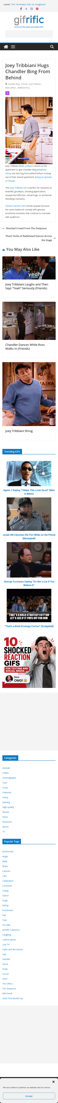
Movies (5, 812)
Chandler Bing (14, 84)
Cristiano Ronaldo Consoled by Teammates (32, 4)
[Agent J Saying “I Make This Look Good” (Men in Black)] (29, 473)
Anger (5, 856)
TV (7, 93)
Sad (4, 954)
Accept (29, 1096)
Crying (5, 890)
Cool (4, 782)
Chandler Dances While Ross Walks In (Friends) (25, 347)
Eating (5, 905)
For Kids (6, 924)
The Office (7, 983)
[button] (53, 1081)
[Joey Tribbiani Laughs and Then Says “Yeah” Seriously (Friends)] (29, 258)
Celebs (5, 772)
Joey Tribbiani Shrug (19, 431)
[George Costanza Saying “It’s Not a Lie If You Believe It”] (29, 560)
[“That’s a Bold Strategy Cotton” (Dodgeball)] (29, 605)
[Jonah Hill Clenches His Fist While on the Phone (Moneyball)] (29, 514)
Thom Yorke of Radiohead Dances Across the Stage (29, 238)
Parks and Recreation (12, 949)
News (5, 816)
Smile (5, 969)
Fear (4, 920)
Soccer (5, 973)
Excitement (7, 910)
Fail (4, 915)
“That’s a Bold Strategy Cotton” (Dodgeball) (29, 626)
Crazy (5, 787)
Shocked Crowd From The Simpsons (26, 228)
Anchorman (8, 851)
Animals (6, 768)
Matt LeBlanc (10, 87)
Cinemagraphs (9, 777)
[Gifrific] (6, 46)
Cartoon (6, 871)
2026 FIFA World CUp (12, 998)
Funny (5, 797)
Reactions (7, 821)
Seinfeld (6, 959)
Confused (7, 885)
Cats (4, 876)
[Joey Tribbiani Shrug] (29, 364)
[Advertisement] (29, 34)
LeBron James (9, 939)
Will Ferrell (7, 993)
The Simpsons (9, 988)
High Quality (8, 807)
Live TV (5, 944)
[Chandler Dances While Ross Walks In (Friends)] (29, 303)
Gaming (6, 802)
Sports (5, 826)
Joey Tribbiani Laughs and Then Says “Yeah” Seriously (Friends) (26, 286)
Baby (4, 861)
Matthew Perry (24, 87)
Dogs (5, 900)
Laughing (6, 934)
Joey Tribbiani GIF (18, 187)
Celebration (7, 880)
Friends (24, 84)
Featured (6, 792)
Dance (5, 895)
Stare (4, 978)
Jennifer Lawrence (11, 929)
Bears (5, 866)
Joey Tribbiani (35, 84)
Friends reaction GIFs (15, 205)
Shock (5, 964)
